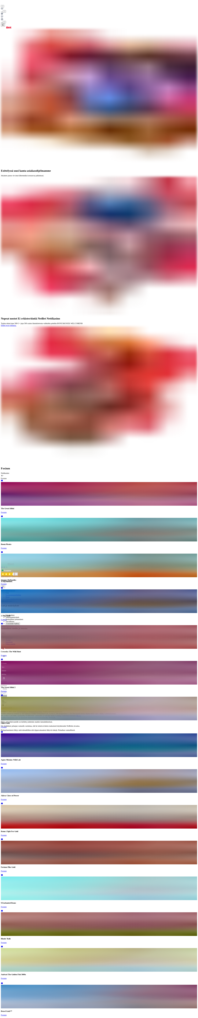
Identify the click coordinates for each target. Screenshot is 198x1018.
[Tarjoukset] (2, 6)
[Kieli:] (4, 22)
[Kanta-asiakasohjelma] (99, 8)
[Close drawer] (3, 25)
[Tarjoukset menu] (2, 6)
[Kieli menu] (2, 22)
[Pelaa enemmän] (4, 11)
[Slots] (99, 14)
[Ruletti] (99, 19)
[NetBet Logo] (6, 28)
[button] (2, 481)
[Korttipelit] (99, 16)
